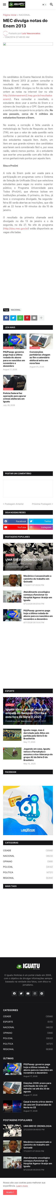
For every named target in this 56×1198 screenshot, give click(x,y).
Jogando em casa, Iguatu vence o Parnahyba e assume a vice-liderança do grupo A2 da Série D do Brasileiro (38, 754)
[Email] (34, 318)
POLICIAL (28, 866)
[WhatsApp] (20, 318)
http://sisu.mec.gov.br (16, 228)
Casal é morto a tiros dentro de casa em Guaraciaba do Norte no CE (38, 1104)
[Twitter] (13, 318)
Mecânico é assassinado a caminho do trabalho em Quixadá (37, 579)
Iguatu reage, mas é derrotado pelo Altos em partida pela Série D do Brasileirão (36, 734)
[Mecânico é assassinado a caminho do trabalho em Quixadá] (12, 581)
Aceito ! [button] (10, 1192)
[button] (4, 4)
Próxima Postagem (41, 504)
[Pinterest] (27, 318)
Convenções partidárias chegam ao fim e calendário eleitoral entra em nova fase (40, 357)
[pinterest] (41, 993)
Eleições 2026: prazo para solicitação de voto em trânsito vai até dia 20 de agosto (37, 1087)
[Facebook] (6, 318)
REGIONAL (28, 878)
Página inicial (9, 15)
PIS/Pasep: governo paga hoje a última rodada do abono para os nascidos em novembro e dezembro (14, 359)
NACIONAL (24, 15)
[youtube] (28, 993)
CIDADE (28, 850)
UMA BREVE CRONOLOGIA (37, 1126)
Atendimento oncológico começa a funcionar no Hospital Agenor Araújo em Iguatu (37, 596)
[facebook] (14, 993)
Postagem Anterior (14, 504)
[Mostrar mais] (41, 318)
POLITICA (28, 872)
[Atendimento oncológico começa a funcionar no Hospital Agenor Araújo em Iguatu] (12, 597)
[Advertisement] (28, 277)
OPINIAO (28, 861)
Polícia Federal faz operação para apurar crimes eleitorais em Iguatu (14, 397)
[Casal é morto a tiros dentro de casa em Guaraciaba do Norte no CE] (12, 1106)
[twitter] (21, 993)
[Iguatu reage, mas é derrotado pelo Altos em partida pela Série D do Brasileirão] (12, 735)
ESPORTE (28, 1021)
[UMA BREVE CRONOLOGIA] (12, 1131)
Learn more (22, 1185)
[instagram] (34, 993)
